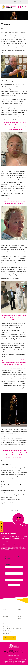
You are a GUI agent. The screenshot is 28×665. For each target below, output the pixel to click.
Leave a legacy (6, 614)
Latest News (5, 616)
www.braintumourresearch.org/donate (11, 495)
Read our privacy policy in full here (11, 544)
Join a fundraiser (6, 611)
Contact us (3, 658)
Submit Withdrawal (23, 658)
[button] (19, 7)
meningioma (4, 37)
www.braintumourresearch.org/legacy (11, 499)
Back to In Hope (15, 510)
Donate (4, 609)
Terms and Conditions (10, 658)
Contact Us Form (11, 549)
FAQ (4, 612)
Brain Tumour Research (15, 655)
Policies (17, 658)
